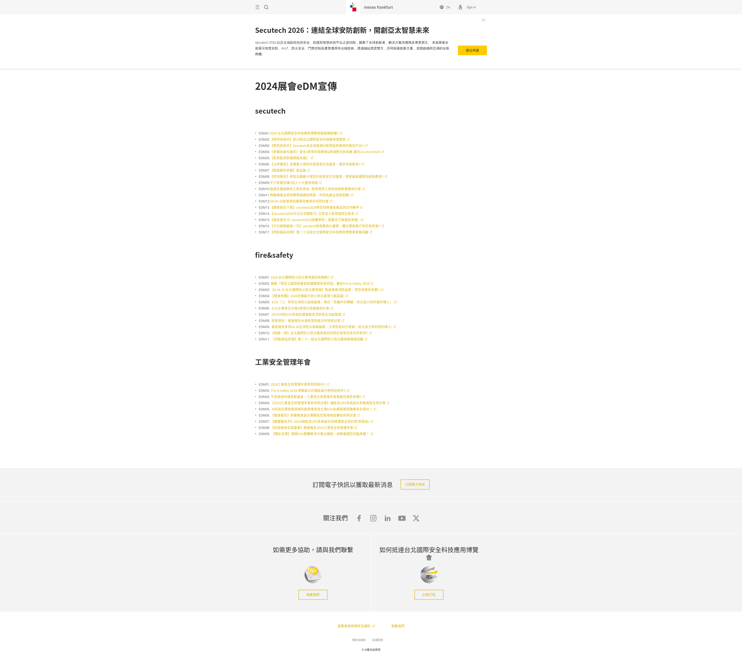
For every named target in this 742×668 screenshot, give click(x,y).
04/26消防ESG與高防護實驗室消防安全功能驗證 (306, 314)
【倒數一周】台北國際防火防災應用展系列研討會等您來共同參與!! (319, 333)
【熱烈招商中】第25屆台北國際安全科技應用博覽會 (308, 139)
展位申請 (472, 50)
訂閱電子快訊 (415, 484)
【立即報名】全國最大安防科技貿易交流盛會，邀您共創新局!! (315, 164)
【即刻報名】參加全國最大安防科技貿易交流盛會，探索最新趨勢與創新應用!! (327, 176)
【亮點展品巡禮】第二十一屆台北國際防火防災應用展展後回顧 (317, 339)
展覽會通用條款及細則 (354, 626)
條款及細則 (359, 640)
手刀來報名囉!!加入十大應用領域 (294, 182)
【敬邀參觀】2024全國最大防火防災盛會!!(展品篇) (307, 295)
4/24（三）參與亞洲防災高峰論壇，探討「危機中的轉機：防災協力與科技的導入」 (332, 302)
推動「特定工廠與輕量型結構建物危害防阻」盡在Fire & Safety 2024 (320, 283)
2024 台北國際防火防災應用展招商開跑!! (300, 277)
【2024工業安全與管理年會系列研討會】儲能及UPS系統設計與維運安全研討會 (328, 402)
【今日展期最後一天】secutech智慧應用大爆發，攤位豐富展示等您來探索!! (325, 226)
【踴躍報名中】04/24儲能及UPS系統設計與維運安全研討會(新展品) (320, 421)
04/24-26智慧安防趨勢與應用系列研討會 (299, 201)
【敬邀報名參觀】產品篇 (288, 170)
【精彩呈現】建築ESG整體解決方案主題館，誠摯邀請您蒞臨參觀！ (320, 433)
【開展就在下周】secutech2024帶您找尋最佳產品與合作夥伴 (314, 207)
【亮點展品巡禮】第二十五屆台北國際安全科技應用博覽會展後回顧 (319, 232)
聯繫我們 (313, 594)
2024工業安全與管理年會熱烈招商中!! (298, 384)
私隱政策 (377, 640)
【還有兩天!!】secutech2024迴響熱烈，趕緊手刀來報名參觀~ (314, 219)
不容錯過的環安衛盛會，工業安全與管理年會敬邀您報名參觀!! (316, 396)
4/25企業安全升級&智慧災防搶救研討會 (300, 308)
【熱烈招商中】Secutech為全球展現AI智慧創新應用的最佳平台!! (317, 145)
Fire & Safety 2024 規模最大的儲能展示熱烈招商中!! (308, 390)
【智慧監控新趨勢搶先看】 (289, 158)
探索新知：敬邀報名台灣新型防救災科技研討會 (305, 320)
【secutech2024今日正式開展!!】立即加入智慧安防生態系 (312, 213)
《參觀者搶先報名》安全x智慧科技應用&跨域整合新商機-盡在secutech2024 (325, 151)
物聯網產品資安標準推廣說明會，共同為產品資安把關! (310, 195)
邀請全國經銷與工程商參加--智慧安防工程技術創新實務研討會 (315, 188)
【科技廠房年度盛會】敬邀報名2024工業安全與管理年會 (312, 427)
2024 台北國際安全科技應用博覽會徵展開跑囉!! (304, 133)
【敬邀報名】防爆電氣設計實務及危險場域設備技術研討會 (313, 415)
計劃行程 (429, 594)
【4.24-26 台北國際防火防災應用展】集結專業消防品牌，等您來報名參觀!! (325, 289)
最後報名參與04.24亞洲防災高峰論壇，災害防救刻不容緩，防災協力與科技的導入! (331, 326)
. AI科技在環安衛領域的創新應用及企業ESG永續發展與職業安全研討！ (321, 409)
